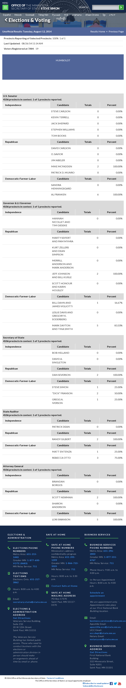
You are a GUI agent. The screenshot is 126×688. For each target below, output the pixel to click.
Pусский (56, 15)
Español (7, 15)
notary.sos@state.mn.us (104, 639)
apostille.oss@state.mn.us (105, 627)
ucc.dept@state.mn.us (103, 633)
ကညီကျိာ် (60, 18)
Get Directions (22, 618)
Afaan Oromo (92, 15)
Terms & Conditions (55, 678)
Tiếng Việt (43, 15)
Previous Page (116, 31)
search (83, 7)
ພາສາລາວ (77, 15)
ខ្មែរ (104, 15)
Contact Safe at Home (64, 586)
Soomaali (30, 15)
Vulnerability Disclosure (93, 686)
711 (35, 566)
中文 (66, 15)
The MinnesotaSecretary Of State (35, 7)
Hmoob (18, 15)
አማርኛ (112, 15)
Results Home (97, 31)
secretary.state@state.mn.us (30, 602)
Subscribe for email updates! (97, 683)
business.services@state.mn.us (108, 621)
